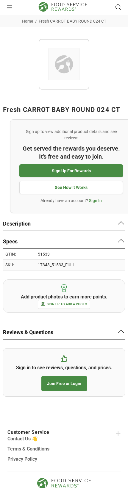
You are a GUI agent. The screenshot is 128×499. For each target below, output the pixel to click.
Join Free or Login (64, 383)
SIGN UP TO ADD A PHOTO (67, 304)
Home (27, 21)
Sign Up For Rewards (71, 170)
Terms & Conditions (28, 449)
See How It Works (71, 187)
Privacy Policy (22, 459)
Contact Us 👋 (22, 439)
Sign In (95, 200)
